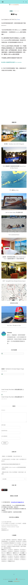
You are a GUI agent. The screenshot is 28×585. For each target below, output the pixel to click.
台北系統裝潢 (12, 541)
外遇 (22, 554)
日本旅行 (13, 523)
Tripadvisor (4, 526)
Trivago (17, 526)
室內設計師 (18, 541)
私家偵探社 (22, 551)
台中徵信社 (4, 551)
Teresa (18, 19)
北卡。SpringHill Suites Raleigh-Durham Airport (14, 281)
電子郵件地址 (4, 430)
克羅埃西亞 (14, 539)
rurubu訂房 (4, 521)
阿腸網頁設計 (17, 581)
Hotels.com (4, 525)
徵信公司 (3, 553)
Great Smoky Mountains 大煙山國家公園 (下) (12, 397)
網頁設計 (13, 561)
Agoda (8, 525)
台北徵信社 (10, 549)
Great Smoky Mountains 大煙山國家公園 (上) (12, 389)
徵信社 (5, 549)
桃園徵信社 (16, 549)
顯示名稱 (3, 425)
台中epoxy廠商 (17, 544)
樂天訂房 (9, 521)
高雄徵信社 (16, 551)
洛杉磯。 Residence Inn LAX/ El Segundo (14, 144)
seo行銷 (3, 539)
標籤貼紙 (20, 539)
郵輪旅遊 (8, 539)
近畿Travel (8, 523)
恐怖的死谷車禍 (14, 303)
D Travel (3, 523)
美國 (11, 11)
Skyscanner (4, 528)
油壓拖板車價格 (7, 548)
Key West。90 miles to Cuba (14, 325)
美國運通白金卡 (5, 530)
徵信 (21, 553)
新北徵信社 (16, 556)
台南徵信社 (10, 551)
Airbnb (11, 525)
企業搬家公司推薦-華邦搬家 (13, 546)
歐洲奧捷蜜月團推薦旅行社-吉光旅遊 (12, 543)
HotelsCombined (11, 526)
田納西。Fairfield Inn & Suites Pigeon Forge (12, 369)
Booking (15, 525)
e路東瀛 (24, 523)
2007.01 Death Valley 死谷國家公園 (14, 212)
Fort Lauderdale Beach (14, 234)
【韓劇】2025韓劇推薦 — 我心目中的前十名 (11, 456)
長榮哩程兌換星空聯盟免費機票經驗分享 (10, 464)
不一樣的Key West (14, 190)
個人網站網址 (4, 436)
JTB (16, 523)
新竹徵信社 (22, 549)
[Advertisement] (14, 100)
